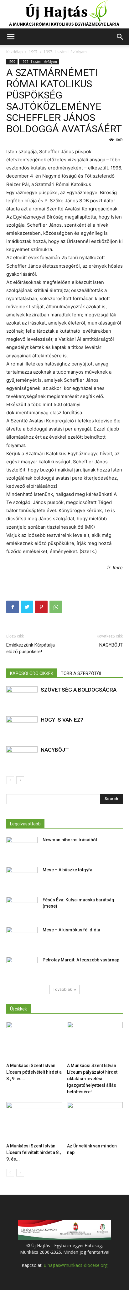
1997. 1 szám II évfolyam (65, 51)
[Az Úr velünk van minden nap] (95, 1121)
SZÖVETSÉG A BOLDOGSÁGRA (78, 690)
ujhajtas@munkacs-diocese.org (75, 1265)
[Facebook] (12, 607)
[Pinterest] (41, 607)
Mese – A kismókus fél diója (71, 929)
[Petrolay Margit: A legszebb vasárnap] (22, 968)
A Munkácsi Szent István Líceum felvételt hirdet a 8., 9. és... (33, 1152)
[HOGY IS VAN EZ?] (22, 727)
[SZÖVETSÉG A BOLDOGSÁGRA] (22, 697)
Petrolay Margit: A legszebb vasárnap (81, 959)
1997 (33, 51)
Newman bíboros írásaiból (70, 839)
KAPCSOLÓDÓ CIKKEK (31, 673)
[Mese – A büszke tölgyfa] (22, 878)
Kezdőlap (14, 51)
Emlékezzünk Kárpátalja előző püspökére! (30, 648)
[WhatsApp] (55, 607)
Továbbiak (62, 989)
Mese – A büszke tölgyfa (67, 869)
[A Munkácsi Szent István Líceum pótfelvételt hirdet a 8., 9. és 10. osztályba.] (34, 1041)
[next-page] (20, 780)
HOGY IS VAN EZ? (62, 720)
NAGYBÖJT (111, 645)
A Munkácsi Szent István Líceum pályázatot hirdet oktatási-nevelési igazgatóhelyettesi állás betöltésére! (92, 1078)
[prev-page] (10, 780)
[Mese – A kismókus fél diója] (22, 938)
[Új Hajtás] (64, 14)
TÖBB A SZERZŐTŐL (81, 673)
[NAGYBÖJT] (22, 757)
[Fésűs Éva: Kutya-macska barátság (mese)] (22, 908)
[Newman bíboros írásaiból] (22, 848)
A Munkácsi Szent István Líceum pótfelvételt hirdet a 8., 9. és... (34, 1072)
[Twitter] (27, 607)
